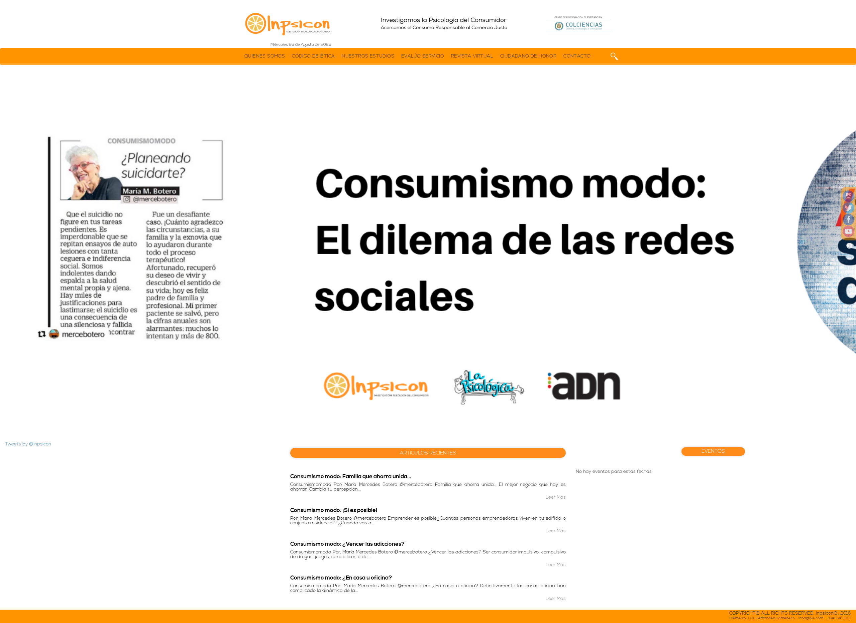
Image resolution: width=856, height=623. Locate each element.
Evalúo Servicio (422, 56)
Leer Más (556, 497)
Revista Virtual (472, 56)
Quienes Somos (264, 56)
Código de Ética (313, 56)
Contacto (577, 56)
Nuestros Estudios (368, 56)
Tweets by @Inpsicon (28, 444)
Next (849, 246)
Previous (6, 246)
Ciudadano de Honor (528, 56)
